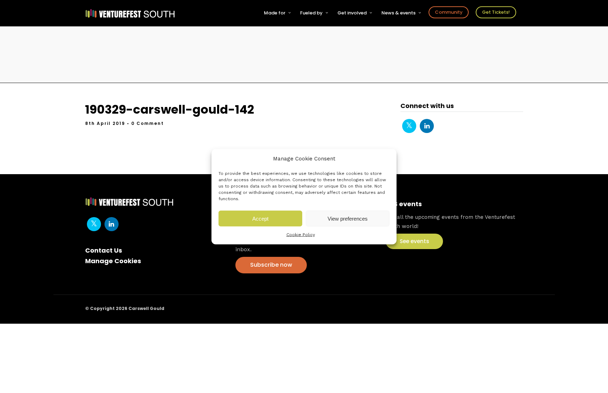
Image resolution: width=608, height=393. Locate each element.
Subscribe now (271, 265)
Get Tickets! (496, 12)
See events (414, 241)
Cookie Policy (300, 234)
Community (449, 12)
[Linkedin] (427, 126)
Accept (260, 218)
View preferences (348, 218)
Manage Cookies (113, 260)
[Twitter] (409, 126)
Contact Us (103, 250)
